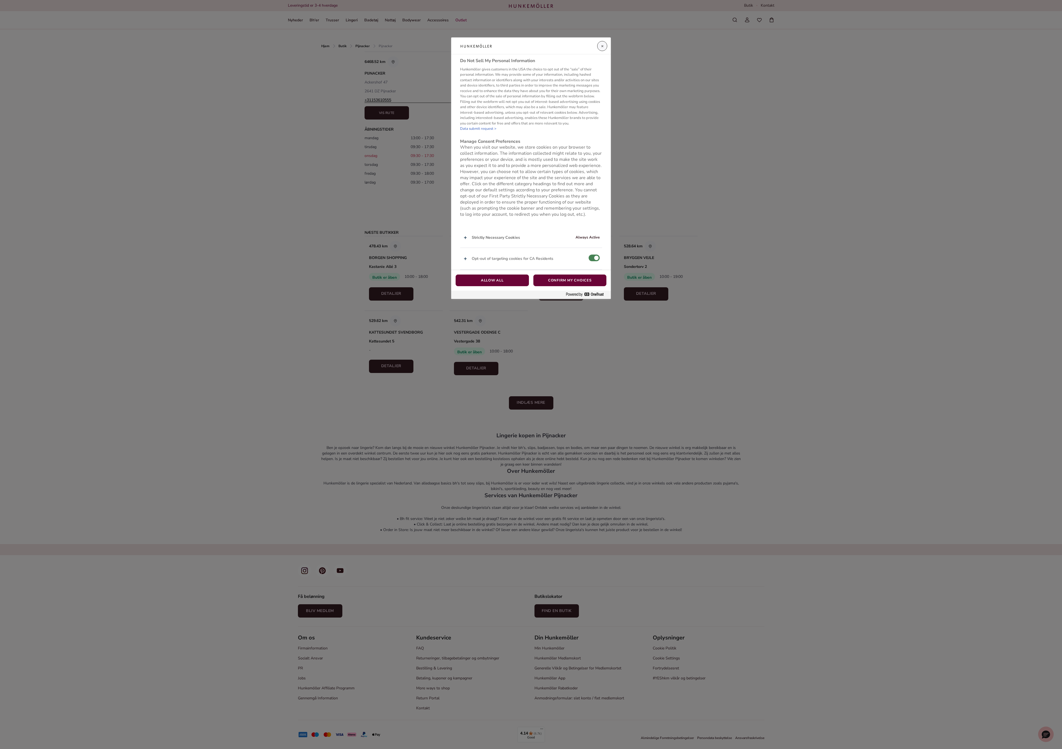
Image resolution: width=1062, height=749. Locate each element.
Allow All (492, 280)
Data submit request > (478, 128)
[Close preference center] (602, 46)
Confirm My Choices (570, 280)
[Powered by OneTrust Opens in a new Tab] (587, 294)
